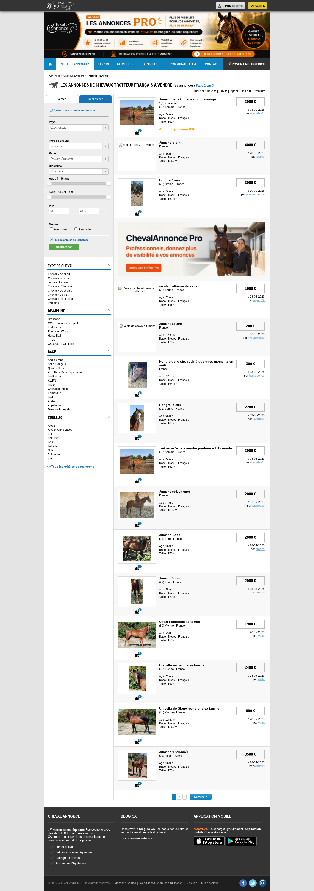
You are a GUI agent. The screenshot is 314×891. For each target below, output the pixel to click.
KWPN (52, 380)
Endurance (55, 327)
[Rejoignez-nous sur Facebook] (243, 883)
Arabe (51, 401)
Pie (50, 458)
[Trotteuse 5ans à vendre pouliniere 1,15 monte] (137, 473)
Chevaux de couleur (60, 299)
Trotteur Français (59, 409)
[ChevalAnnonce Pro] (191, 275)
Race (52, 153)
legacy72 (259, 300)
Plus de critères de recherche (71, 240)
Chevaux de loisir (59, 278)
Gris (50, 442)
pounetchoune (255, 194)
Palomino (54, 454)
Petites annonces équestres (74, 852)
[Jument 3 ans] (137, 560)
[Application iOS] (209, 841)
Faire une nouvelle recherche (74, 110)
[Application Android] (241, 841)
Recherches (95, 99)
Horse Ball (54, 335)
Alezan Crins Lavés (60, 429)
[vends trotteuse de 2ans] (137, 291)
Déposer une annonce (246, 64)
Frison (52, 384)
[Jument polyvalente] (137, 516)
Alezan (52, 425)
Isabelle (53, 446)
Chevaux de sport (59, 274)
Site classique (210, 883)
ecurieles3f (257, 113)
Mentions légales (125, 883)
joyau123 (259, 419)
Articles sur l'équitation (70, 863)
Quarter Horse (57, 368)
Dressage (54, 319)
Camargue (54, 393)
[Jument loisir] (137, 144)
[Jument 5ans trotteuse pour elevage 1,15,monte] (137, 124)
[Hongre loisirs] (137, 430)
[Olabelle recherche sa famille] (137, 690)
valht (261, 636)
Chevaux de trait (58, 294)
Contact (212, 64)
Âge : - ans (59, 178)
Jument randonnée (174, 752)
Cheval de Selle (58, 389)
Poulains (53, 303)
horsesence (257, 375)
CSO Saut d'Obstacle (61, 344)
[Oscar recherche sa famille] (137, 647)
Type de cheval (59, 140)
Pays (52, 122)
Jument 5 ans (169, 578)
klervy (260, 156)
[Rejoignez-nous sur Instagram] (263, 883)
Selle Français (57, 364)
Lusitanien (54, 376)
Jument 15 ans (170, 324)
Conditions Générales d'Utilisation (161, 883)
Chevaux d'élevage (60, 286)
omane (260, 549)
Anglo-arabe (55, 360)
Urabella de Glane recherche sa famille (189, 708)
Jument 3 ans (169, 535)
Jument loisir (169, 142)
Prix (51, 205)
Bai (50, 434)
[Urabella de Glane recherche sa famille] (137, 733)
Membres (125, 64)
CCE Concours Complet (63, 323)
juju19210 (258, 505)
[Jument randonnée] (137, 777)
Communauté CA (183, 64)
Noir (50, 450)
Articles (150, 64)
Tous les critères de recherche (72, 466)
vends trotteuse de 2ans (178, 286)
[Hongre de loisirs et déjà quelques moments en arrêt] (137, 386)
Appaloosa (54, 405)
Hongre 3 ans (169, 180)
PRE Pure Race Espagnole (65, 372)
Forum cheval (64, 847)
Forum (103, 64)
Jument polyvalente (174, 491)
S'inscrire (258, 5)
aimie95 (259, 766)
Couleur (55, 417)
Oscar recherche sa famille (180, 622)
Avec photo (61, 229)
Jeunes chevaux (58, 282)
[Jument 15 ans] (137, 326)
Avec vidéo (85, 229)
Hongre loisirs (170, 405)
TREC (51, 339)
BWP (51, 397)
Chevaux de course (60, 290)
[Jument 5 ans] (137, 603)
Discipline (55, 166)
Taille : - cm (61, 192)
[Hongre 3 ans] (137, 205)
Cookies (192, 883)
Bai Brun (53, 438)
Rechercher (64, 247)
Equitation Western (59, 331)
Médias (53, 224)
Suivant (199, 796)
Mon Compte (234, 6)
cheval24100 (256, 338)
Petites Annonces (75, 64)
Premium (259, 91)
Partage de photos (67, 858)
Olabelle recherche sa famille (181, 665)
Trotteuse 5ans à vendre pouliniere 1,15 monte (195, 448)
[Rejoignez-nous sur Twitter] (253, 883)
